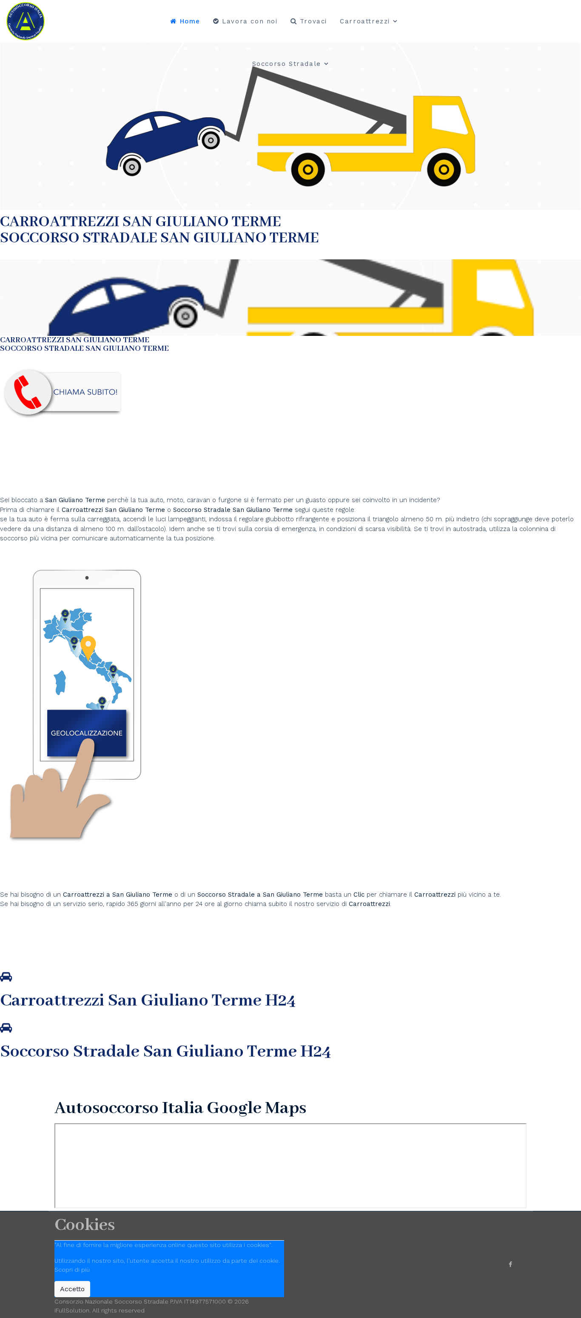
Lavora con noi (248, 21)
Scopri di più (72, 1269)
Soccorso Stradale (286, 64)
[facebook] (510, 1264)
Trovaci (312, 21)
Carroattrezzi (365, 21)
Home (188, 21)
